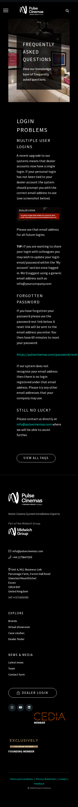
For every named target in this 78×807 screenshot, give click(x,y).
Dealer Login (35, 693)
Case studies (16, 633)
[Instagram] (12, 707)
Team (11, 668)
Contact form (16, 674)
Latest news (16, 662)
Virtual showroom (19, 627)
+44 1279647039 (22, 557)
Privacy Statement (46, 779)
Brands (12, 621)
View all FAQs (36, 458)
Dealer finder (16, 639)
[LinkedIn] (29, 707)
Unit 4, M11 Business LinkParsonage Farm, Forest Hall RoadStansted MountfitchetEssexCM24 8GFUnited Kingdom (29, 580)
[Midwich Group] (21, 532)
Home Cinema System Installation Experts (34, 514)
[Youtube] (20, 707)
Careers (62, 779)
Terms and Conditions (21, 779)
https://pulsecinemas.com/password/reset (47, 354)
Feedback (39, 783)
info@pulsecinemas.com (34, 424)
